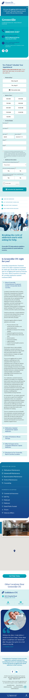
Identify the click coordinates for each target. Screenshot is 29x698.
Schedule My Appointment (15, 189)
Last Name (5, 128)
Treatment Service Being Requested (11, 162)
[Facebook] (3, 51)
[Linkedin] (7, 51)
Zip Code (5, 134)
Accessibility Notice (10, 685)
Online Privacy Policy (8, 686)
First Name (5, 123)
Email (4, 145)
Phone (4, 140)
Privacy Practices (19, 685)
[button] (14, 551)
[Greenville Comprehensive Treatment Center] (8, 3)
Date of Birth (18, 134)
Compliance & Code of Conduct (20, 686)
